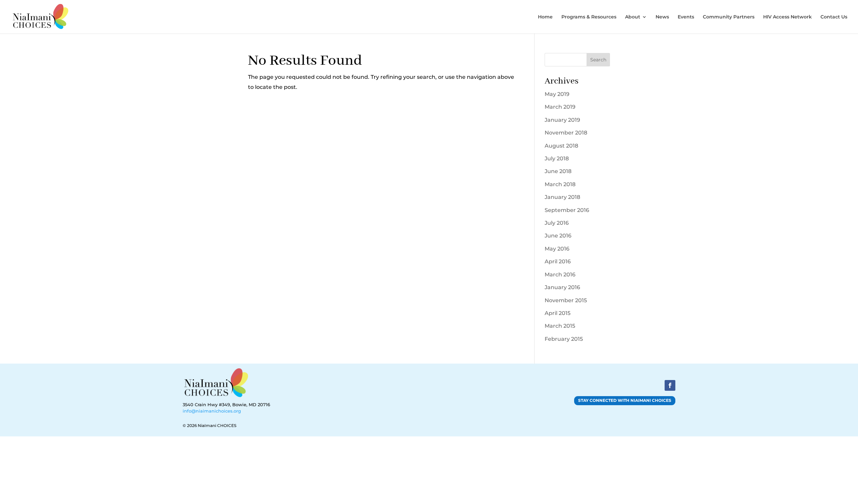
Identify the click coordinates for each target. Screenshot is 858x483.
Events (686, 17)
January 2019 (562, 120)
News (662, 17)
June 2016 (558, 235)
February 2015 (564, 339)
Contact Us (833, 17)
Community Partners (728, 17)
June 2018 (558, 171)
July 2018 (557, 158)
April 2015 (557, 313)
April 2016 (558, 261)
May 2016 (557, 249)
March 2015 (560, 326)
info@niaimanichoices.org (212, 411)
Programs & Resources (588, 17)
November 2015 (566, 300)
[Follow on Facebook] (670, 385)
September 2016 (567, 210)
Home (545, 17)
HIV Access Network (787, 17)
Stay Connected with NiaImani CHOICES (624, 400)
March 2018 (560, 184)
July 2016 (557, 223)
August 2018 (561, 146)
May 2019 (557, 94)
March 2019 (560, 107)
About (632, 17)
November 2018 (566, 132)
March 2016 (560, 274)
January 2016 (562, 287)
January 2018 (562, 197)
